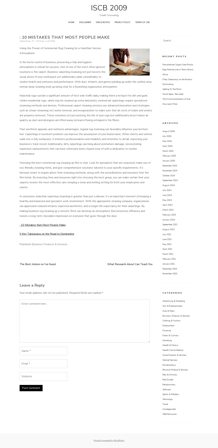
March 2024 (167, 209)
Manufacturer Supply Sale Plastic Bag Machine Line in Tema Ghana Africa (177, 69)
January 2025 (168, 160)
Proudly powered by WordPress (109, 440)
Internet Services (169, 360)
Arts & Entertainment (172, 306)
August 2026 (168, 131)
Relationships (168, 384)
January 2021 (168, 264)
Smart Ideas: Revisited (172, 94)
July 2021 (166, 234)
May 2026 (167, 141)
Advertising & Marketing (173, 301)
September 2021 (170, 224)
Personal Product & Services (175, 369)
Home (71, 22)
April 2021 (167, 249)
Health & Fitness (170, 345)
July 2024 (166, 190)
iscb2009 (50, 41)
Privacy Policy (122, 22)
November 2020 (169, 273)
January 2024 (168, 219)
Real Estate (167, 379)
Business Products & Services (49, 244)
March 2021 (167, 254)
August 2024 (168, 185)
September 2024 (170, 180)
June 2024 (167, 195)
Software (166, 389)
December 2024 (169, 165)
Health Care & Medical (172, 350)
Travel (165, 404)
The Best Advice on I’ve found (38, 264)
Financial (166, 330)
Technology (167, 399)
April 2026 (167, 146)
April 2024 (167, 205)
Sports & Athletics (170, 394)
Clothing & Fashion (171, 320)
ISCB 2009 (109, 8)
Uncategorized (169, 409)
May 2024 (167, 200)
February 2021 (169, 259)
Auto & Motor (168, 311)
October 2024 (168, 175)
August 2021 (168, 229)
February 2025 (169, 155)
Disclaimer (85, 22)
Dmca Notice (103, 22)
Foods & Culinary (170, 335)
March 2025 (167, 151)
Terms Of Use (142, 22)
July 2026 (166, 136)
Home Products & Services (174, 355)
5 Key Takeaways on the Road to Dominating (47, 234)
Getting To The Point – (172, 89)
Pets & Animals (169, 374)
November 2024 (169, 170)
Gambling (167, 340)
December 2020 (169, 268)
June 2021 (167, 239)
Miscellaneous (169, 365)
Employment (168, 325)
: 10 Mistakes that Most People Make (43, 225)
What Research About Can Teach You (129, 264)
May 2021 (167, 244)
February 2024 (169, 214)
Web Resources (169, 414)
